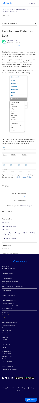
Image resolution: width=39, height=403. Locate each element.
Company (4, 339)
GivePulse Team (12, 40)
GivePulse (5, 9)
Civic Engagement (7, 278)
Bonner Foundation (7, 353)
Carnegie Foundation (7, 356)
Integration (5, 223)
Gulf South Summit (7, 361)
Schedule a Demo (6, 314)
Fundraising (5, 276)
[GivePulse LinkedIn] (12, 378)
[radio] (15, 197)
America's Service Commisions (10, 369)
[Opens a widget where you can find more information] (31, 400)
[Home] (8, 4)
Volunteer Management (8, 268)
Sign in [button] (33, 3)
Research (4, 283)
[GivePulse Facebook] (3, 378)
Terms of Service (6, 333)
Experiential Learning (9, 238)
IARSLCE (4, 364)
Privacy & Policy (6, 330)
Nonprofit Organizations (8, 295)
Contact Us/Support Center (9, 320)
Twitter (6, 186)
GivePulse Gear (6, 344)
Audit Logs (5, 229)
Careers (4, 342)
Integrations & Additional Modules (19, 9)
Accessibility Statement (8, 325)
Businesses (5, 298)
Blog (3, 317)
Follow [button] (19, 46)
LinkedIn (8, 186)
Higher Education (6, 292)
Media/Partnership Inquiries (9, 322)
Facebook (3, 186)
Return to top (6, 211)
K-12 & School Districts (8, 303)
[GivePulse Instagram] (9, 378)
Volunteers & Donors (7, 308)
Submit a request (26, 206)
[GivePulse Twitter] (6, 378)
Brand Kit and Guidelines (8, 327)
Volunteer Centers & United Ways (11, 305)
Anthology (5, 359)
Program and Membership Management (12, 286)
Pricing (4, 347)
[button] (29, 3)
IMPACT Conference (7, 366)
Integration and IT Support (9, 11)
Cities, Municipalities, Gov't (9, 300)
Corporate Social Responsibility (10, 281)
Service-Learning (6, 270)
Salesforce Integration (9, 226)
